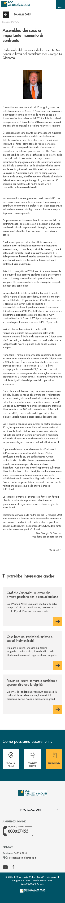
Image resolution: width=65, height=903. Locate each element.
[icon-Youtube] (5, 867)
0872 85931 (20, 853)
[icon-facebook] (13, 867)
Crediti (40, 883)
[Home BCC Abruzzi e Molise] (16, 4)
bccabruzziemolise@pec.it (22, 857)
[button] (60, 4)
